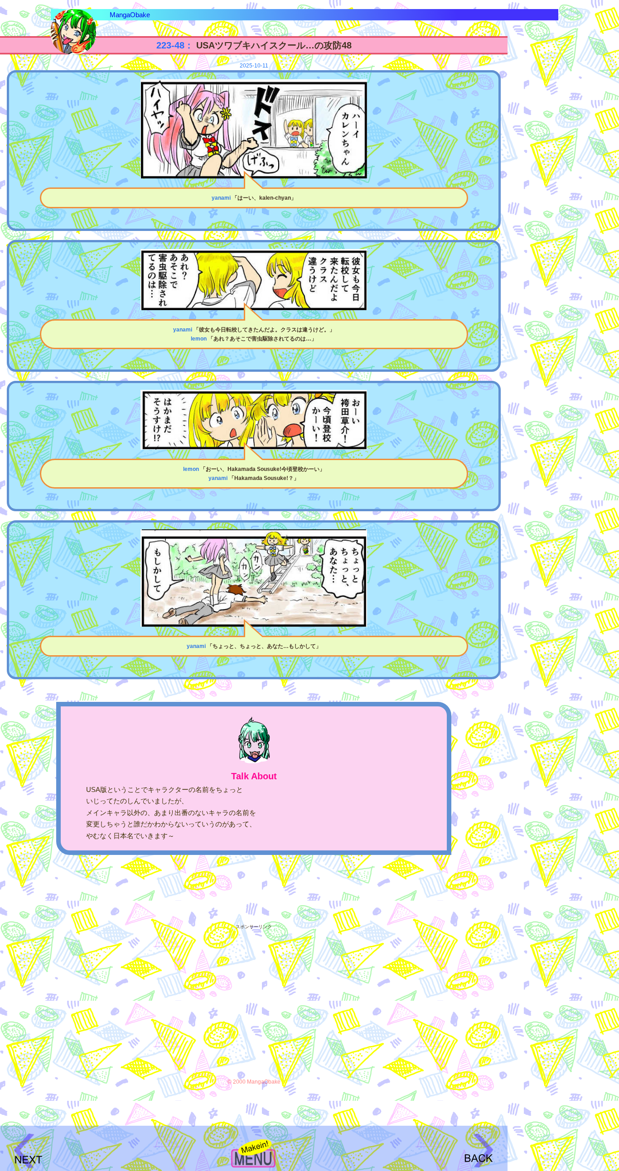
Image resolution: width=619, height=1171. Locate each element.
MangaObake (130, 15)
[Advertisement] (254, 994)
